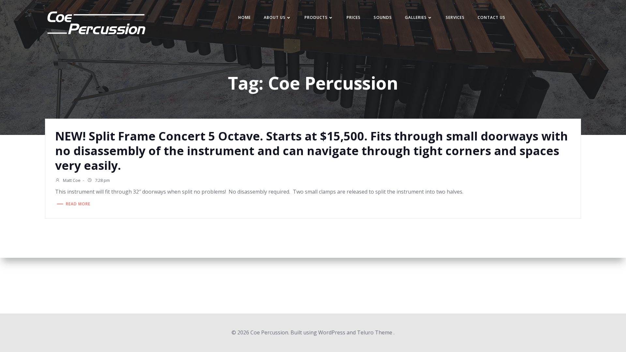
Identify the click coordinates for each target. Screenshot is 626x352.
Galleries (416, 17)
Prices (354, 17)
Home (244, 17)
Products (316, 17)
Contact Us (491, 17)
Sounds (383, 17)
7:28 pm (102, 180)
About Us (275, 17)
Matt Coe (71, 180)
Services (455, 17)
